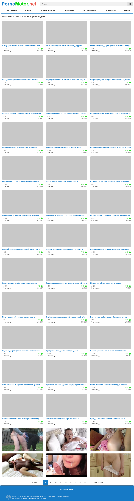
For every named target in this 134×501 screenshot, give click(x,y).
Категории (111, 11)
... (90, 482)
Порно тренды (48, 11)
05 (65, 482)
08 (80, 482)
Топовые (69, 11)
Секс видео (11, 11)
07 (75, 482)
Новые (28, 11)
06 (70, 482)
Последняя (98, 482)
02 (51, 482)
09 (85, 482)
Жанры (127, 11)
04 (61, 482)
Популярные (89, 11)
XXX (44, 498)
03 (56, 482)
